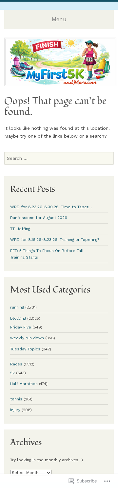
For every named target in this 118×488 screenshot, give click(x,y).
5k (12, 373)
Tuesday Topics (25, 349)
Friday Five (20, 327)
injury (15, 410)
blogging (18, 318)
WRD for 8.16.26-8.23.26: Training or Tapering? (54, 239)
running (17, 307)
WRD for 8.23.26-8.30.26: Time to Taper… (51, 207)
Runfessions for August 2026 (38, 217)
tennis (16, 399)
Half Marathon (24, 383)
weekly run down (27, 338)
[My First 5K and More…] (60, 84)
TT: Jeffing (20, 229)
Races (16, 364)
